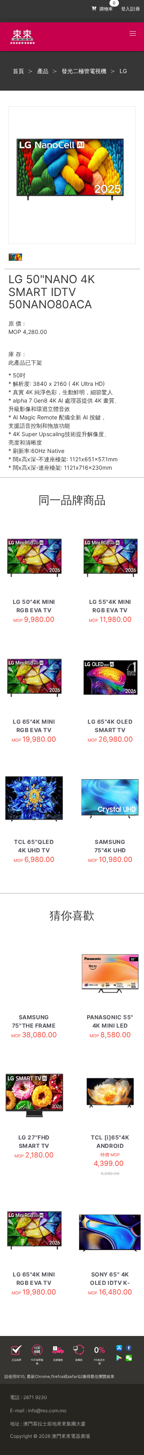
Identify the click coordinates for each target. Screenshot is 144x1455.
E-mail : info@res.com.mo (38, 1410)
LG (123, 71)
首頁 (18, 71)
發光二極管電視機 (84, 71)
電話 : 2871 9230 (28, 1397)
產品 (42, 71)
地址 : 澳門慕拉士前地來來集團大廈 (48, 1424)
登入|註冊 (130, 9)
